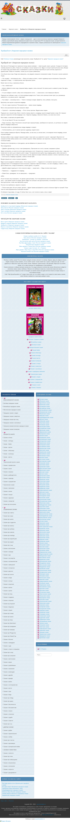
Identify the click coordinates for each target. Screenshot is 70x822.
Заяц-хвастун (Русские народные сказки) (12, 207)
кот (16, 198)
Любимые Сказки (8, 59)
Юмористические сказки (36, 347)
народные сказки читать (35, 336)
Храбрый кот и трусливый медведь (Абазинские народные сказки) (19, 206)
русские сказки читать (35, 308)
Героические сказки (36, 374)
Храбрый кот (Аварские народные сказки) (17, 50)
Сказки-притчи (36, 358)
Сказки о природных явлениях (36, 371)
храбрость (11, 198)
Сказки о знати (36, 385)
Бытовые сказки (36, 344)
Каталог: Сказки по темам (36, 339)
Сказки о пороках (36, 387)
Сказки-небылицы (36, 352)
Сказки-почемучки (36, 360)
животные (4, 198)
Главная (4, 29)
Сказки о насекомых (36, 368)
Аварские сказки (13, 29)
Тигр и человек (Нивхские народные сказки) (13, 211)
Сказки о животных (36, 366)
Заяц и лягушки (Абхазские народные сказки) (13, 209)
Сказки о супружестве (36, 379)
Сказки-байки (36, 350)
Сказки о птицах (36, 363)
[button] (66, 55)
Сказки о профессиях (36, 382)
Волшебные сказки (36, 342)
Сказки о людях (36, 377)
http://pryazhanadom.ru (48, 814)
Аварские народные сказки (55, 59)
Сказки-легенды (36, 355)
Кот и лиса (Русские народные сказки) (11, 213)
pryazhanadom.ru (41, 804)
